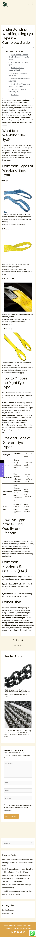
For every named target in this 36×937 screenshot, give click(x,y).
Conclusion (14, 95)
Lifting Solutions (22, 694)
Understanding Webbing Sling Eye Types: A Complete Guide (19, 57)
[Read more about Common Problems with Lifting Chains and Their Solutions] (18, 715)
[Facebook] (12, 932)
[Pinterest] (24, 932)
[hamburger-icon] (30, 3)
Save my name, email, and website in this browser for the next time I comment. (18, 807)
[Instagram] (18, 932)
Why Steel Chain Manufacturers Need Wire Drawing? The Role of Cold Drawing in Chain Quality (17, 863)
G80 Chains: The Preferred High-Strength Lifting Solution (17, 691)
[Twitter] (15, 932)
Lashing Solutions (8, 910)
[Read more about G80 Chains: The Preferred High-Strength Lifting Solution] (18, 674)
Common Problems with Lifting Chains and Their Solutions (18, 731)
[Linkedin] (21, 932)
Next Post (17, 645)
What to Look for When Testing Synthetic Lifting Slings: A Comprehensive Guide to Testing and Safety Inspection (17, 878)
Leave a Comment (10, 694)
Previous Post (18, 640)
